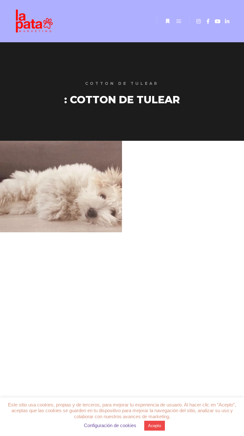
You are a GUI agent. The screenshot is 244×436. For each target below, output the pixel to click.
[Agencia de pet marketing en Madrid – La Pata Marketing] (35, 21)
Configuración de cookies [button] (110, 425)
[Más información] (167, 21)
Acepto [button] (154, 425)
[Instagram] (198, 21)
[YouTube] (218, 21)
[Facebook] (208, 21)
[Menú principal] (179, 21)
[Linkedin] (227, 21)
